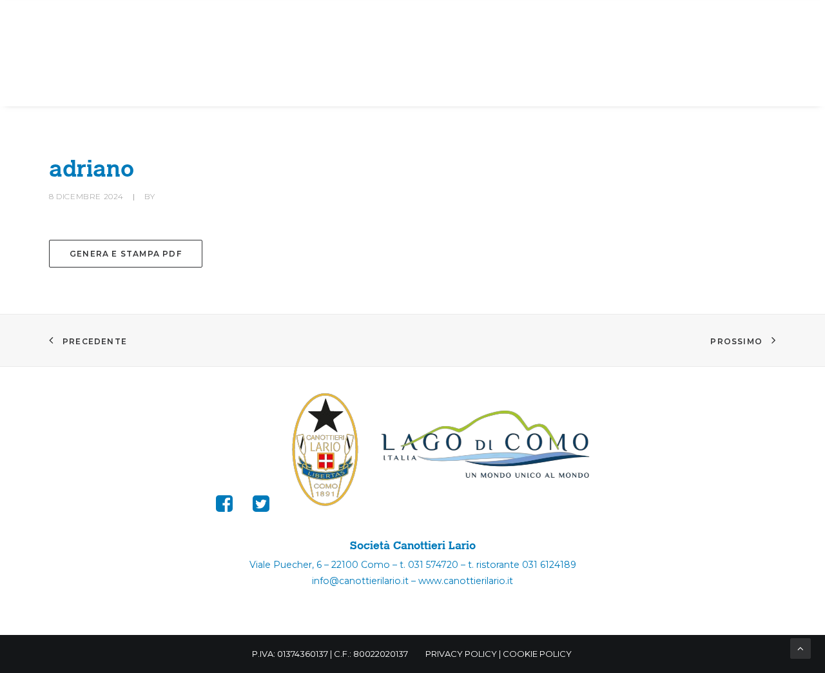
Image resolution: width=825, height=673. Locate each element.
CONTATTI (417, 54)
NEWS (630, 19)
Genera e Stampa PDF (126, 253)
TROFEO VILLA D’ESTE (528, 19)
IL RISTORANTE (723, 19)
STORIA (411, 19)
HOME (61, 19)
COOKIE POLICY (537, 654)
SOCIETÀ (123, 19)
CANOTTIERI (216, 19)
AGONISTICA (321, 19)
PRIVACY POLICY (461, 654)
